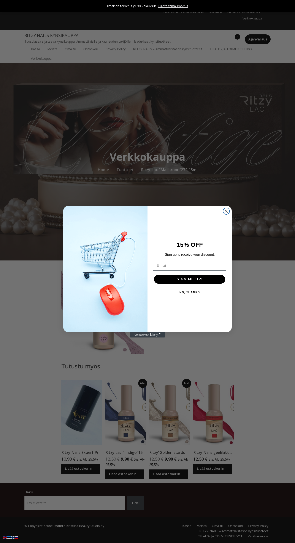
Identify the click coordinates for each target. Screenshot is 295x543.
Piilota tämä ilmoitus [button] (173, 6)
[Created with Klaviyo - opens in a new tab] (147, 334)
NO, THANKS (189, 292)
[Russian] (17, 537)
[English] (5, 537)
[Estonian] (9, 537)
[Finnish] (13, 537)
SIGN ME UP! (190, 279)
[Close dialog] (226, 211)
